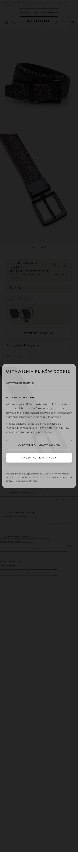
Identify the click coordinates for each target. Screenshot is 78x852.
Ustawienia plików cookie (39, 444)
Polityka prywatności (25, 480)
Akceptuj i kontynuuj (39, 457)
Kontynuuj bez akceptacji (20, 382)
